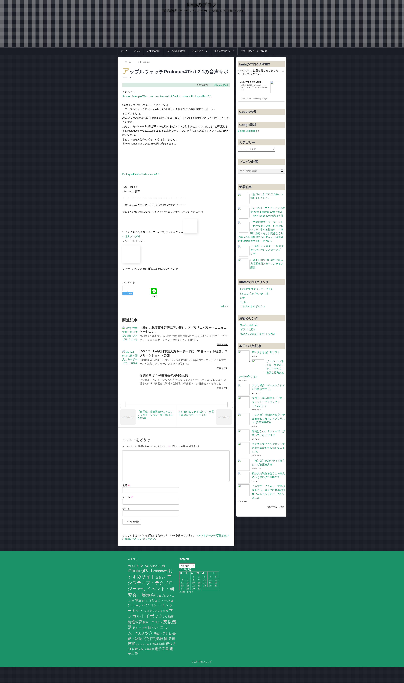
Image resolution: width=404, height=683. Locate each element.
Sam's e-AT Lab (249, 325)
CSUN (160, 566)
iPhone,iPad (221, 85)
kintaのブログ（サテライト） (256, 289)
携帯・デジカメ (153, 622)
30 (199, 588)
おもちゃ (161, 577)
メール (127, 497)
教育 (144, 628)
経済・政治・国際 (142, 644)
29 (193, 588)
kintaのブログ (202, 4)
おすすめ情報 (153, 51)
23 (199, 585)
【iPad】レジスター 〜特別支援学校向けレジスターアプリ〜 (267, 250)
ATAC (145, 566)
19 (215, 582)
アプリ (141, 589)
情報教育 (135, 622)
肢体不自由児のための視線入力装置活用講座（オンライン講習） (266, 264)
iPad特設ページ (200, 51)
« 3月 (182, 591)
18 (210, 582)
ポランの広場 (247, 329)
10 (204, 579)
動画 (170, 616)
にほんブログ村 (131, 236)
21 (187, 585)
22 (193, 585)
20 (182, 585)
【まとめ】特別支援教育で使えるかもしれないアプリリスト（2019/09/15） (268, 418)
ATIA (153, 566)
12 (215, 579)
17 (204, 582)
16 (199, 582)
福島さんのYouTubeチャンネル (258, 334)
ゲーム (144, 601)
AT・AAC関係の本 (176, 51)
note (242, 298)
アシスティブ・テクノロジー (150, 582)
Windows (160, 571)
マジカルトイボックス (252, 306)
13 (182, 582)
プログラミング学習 (156, 610)
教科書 (137, 628)
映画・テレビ (163, 633)
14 (187, 582)
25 (210, 585)
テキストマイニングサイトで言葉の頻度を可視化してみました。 (268, 448)
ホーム (124, 51)
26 (215, 585)
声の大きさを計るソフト (266, 352)
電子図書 (161, 649)
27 (182, 588)
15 (193, 582)
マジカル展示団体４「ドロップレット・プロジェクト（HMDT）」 (268, 402)
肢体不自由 (157, 644)
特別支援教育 (155, 638)
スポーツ (136, 605)
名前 (126, 485)
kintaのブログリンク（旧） (255, 293)
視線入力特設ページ (224, 51)
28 (187, 588)
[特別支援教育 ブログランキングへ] (131, 262)
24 (204, 585)
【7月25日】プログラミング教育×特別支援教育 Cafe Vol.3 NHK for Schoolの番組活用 (267, 212)
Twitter (244, 302)
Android (134, 565)
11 (210, 579)
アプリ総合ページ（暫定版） (255, 51)
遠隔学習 (149, 649)
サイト (126, 508)
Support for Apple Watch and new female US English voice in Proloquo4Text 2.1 (166, 96)
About (137, 51)
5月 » (190, 591)
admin (224, 306)
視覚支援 (138, 649)
